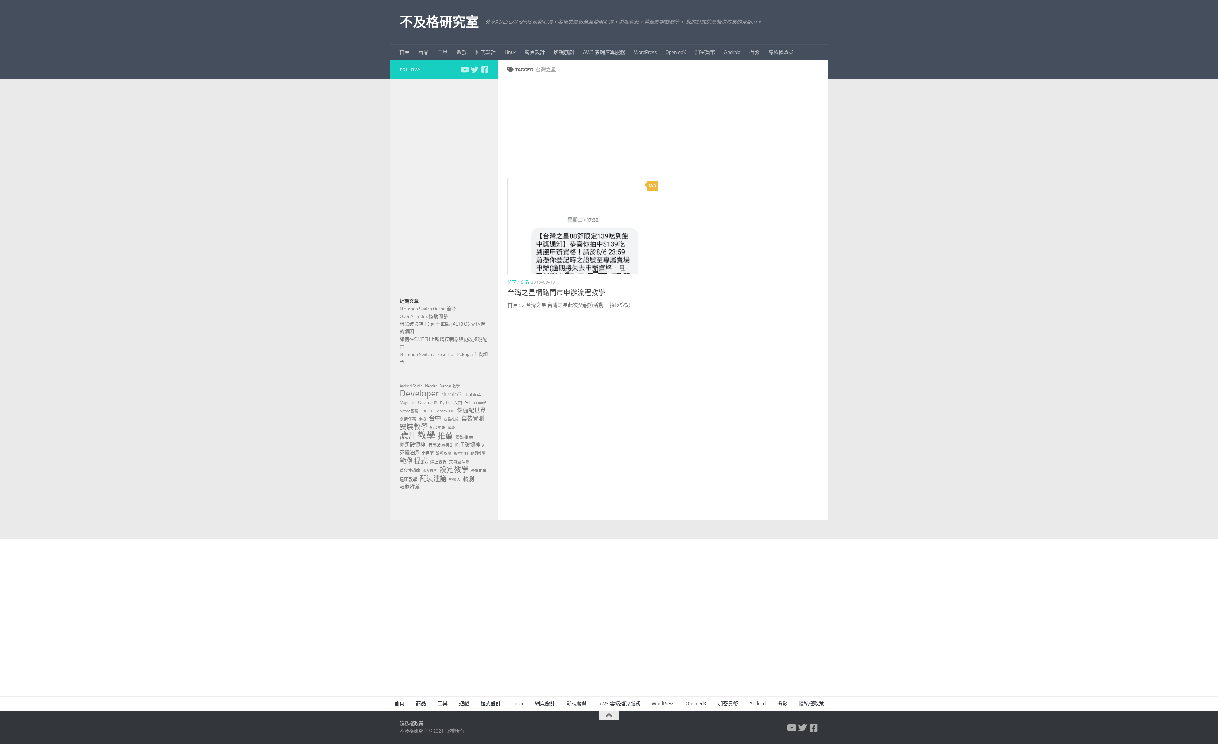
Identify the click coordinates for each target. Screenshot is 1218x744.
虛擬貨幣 (430, 471)
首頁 (404, 52)
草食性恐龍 (410, 470)
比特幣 (427, 453)
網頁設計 (535, 52)
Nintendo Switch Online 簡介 (428, 309)
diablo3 (452, 394)
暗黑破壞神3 (440, 445)
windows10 (445, 411)
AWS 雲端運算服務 (604, 52)
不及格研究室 (439, 22)
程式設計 (485, 52)
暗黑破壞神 (412, 445)
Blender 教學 (449, 386)
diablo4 (472, 394)
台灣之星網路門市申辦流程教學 (556, 293)
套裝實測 (472, 418)
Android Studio (411, 386)
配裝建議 (433, 478)
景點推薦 (464, 437)
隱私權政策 (781, 52)
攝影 (754, 52)
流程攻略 (443, 453)
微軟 (451, 428)
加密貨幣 (705, 52)
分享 (512, 282)
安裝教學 (414, 427)
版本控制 (461, 453)
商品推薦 (451, 419)
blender (431, 386)
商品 (423, 52)
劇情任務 (408, 419)
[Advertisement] (668, 133)
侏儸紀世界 (471, 410)
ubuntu (427, 411)
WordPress (645, 52)
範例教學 (478, 453)
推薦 (445, 436)
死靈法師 (409, 453)
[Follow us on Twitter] (474, 69)
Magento (408, 402)
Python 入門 (451, 402)
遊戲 (461, 52)
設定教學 (453, 470)
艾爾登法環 (459, 462)
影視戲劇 (564, 52)
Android (732, 52)
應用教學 (417, 436)
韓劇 (468, 479)
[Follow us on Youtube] (464, 69)
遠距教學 (408, 479)
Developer (419, 393)
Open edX (675, 52)
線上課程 (438, 462)
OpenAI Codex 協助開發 (424, 316)
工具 (442, 52)
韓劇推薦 (410, 487)
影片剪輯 (437, 428)
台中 (435, 418)
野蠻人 (455, 479)
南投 (422, 419)
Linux (510, 52)
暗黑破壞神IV (469, 445)
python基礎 (409, 411)
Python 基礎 (475, 402)
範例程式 (414, 461)
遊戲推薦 (478, 470)
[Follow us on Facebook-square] (484, 69)
